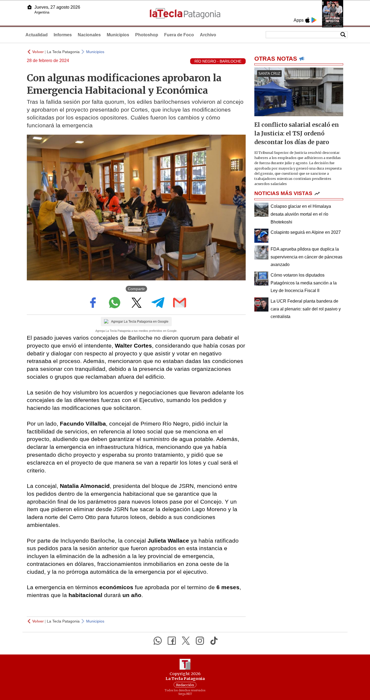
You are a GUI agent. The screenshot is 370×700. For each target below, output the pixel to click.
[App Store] (307, 20)
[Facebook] (171, 641)
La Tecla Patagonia (63, 52)
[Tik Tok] (214, 641)
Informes (63, 35)
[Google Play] (314, 20)
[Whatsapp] (157, 641)
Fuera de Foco (179, 35)
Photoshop (146, 35)
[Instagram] (200, 641)
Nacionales (89, 35)
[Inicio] (29, 7)
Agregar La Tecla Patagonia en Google (139, 321)
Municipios (118, 35)
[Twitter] (186, 641)
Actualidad (36, 35)
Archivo (208, 35)
